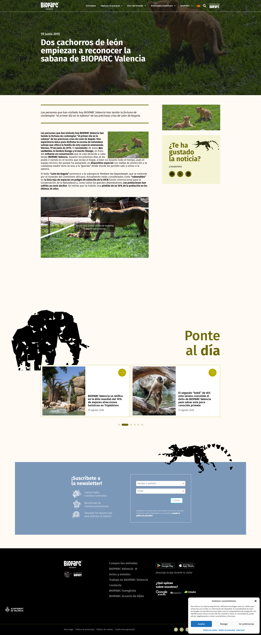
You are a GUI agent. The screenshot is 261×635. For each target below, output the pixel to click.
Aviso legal (240, 630)
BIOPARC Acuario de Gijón (126, 596)
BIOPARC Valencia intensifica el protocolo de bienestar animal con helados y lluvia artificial (196, 400)
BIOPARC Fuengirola (122, 590)
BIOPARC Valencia (121, 569)
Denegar (224, 624)
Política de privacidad (227, 630)
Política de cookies (210, 630)
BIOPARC (185, 5)
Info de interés (135, 5)
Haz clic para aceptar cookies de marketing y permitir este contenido (95, 227)
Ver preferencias (246, 624)
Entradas (91, 5)
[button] (255, 601)
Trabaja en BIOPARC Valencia (128, 580)
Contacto (115, 585)
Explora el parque (110, 5)
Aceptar (201, 624)
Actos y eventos (119, 574)
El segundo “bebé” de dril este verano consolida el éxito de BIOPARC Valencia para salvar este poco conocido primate (104, 399)
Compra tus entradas (123, 563)
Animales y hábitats (162, 5)
